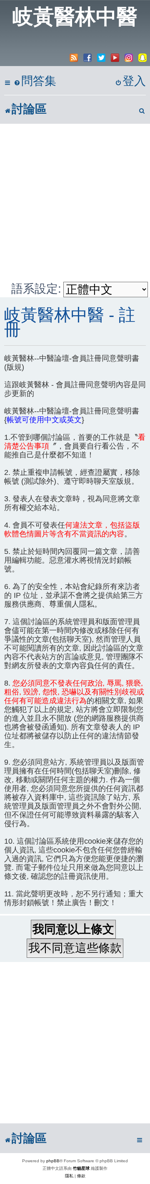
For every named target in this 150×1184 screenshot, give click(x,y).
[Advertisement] (75, 202)
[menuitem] (35, 81)
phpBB (53, 1160)
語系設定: (36, 288)
